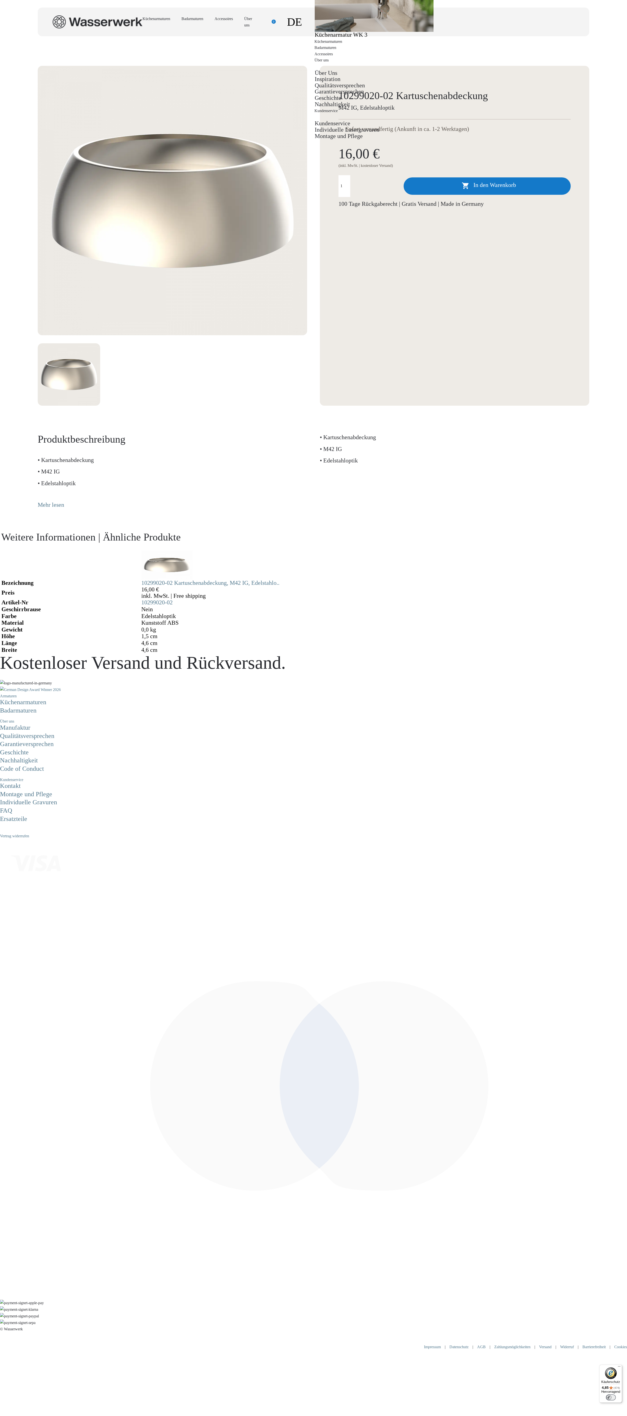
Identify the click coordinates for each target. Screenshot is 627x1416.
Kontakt (10, 785)
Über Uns (326, 73)
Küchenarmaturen (156, 19)
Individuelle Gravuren (28, 802)
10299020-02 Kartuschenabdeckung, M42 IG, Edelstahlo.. (210, 583)
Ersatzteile (13, 818)
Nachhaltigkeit (332, 104)
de (294, 22)
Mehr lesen (51, 505)
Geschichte (328, 98)
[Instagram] (6, 830)
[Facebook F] (2, 830)
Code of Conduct (22, 768)
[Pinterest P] (10, 830)
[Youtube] (13, 830)
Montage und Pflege (339, 136)
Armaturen (8, 696)
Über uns (7, 721)
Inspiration (327, 79)
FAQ (6, 810)
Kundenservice (332, 123)
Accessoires (224, 19)
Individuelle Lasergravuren (347, 130)
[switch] (611, 1397)
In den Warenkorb (489, 186)
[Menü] (619, 1367)
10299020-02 (157, 602)
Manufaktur (15, 727)
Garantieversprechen (339, 91)
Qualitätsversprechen (340, 85)
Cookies (620, 1347)
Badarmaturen (192, 19)
